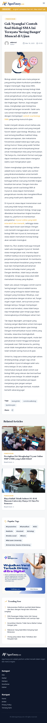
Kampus (5, 681)
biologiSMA (16, 401)
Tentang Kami (7, 708)
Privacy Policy (6, 705)
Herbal (4, 678)
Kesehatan (5, 684)
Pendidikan (10, 19)
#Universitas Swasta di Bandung (18, 545)
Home (4, 699)
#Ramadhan (24, 527)
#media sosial (11, 536)
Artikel (4, 702)
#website (9, 531)
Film (3, 675)
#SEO (35, 527)
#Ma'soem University (13, 540)
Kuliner (4, 687)
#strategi (30, 531)
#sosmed (19, 531)
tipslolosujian (10, 405)
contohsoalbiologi (29, 401)
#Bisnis (23, 536)
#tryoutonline (11, 527)
